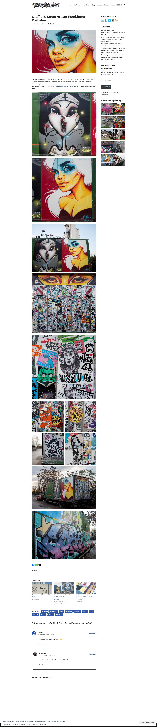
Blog (70, 5)
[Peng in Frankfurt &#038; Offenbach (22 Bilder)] (42, 588)
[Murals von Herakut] (119, 147)
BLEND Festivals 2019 (65, 86)
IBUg (93, 5)
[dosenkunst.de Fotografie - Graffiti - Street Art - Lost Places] (46, 5)
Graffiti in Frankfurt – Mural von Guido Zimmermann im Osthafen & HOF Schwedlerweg (85, 596)
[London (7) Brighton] (119, 135)
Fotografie (68, 611)
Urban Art (59, 614)
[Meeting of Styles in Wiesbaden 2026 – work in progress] (107, 160)
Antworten (92, 633)
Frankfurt (77, 611)
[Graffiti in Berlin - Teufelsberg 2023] (107, 147)
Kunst (91, 611)
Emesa (61, 611)
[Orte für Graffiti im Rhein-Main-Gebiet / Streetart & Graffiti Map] (107, 109)
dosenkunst (37, 24)
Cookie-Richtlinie (42, 724)
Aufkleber (45, 611)
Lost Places (86, 5)
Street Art (50, 614)
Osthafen (35, 614)
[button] (64, 124)
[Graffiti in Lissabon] (119, 109)
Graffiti (85, 611)
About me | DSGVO (116, 5)
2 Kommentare (56, 24)
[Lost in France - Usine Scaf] (107, 122)
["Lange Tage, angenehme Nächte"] (119, 160)
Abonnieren (106, 86)
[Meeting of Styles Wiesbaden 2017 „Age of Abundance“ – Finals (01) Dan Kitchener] (119, 122)
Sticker (43, 614)
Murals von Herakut (102, 5)
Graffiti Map (77, 5)
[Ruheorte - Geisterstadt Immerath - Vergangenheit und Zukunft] (107, 135)
